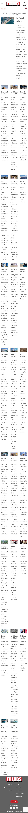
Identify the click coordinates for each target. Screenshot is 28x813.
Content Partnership (8, 788)
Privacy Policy (18, 791)
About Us (10, 791)
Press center (18, 788)
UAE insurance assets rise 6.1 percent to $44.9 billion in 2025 (18, 14)
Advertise (17, 785)
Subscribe (25, 5)
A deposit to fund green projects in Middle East (4, 729)
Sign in (25, 3)
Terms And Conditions (20, 793)
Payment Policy (19, 796)
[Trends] (13, 4)
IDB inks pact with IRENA (22, 184)
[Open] (2, 3)
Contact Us (14, 802)
